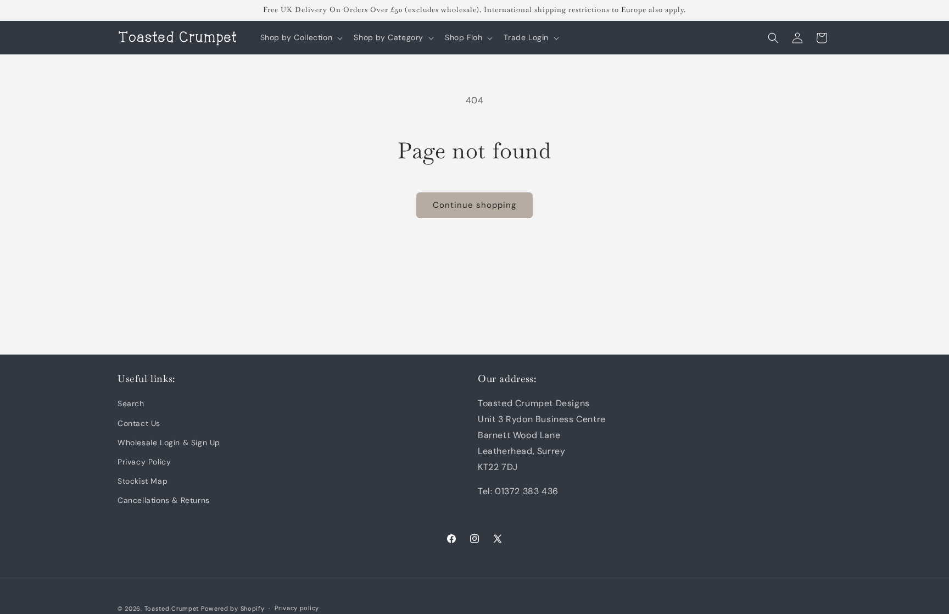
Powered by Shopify (233, 608)
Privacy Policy (144, 462)
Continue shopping (474, 205)
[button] (301, 37)
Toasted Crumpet (171, 608)
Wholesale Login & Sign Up (169, 442)
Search (131, 403)
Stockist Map (143, 481)
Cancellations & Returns (164, 500)
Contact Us (139, 423)
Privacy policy (297, 608)
